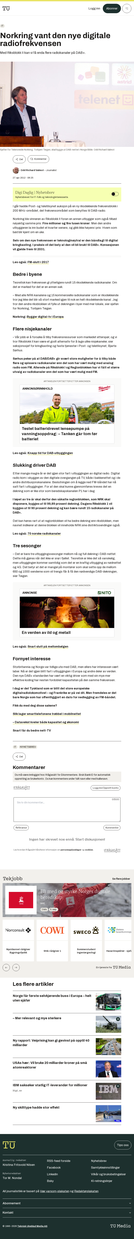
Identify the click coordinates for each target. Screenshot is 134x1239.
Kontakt (8, 1212)
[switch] (115, 194)
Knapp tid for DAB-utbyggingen (50, 453)
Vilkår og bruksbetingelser (108, 1174)
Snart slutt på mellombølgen (48, 646)
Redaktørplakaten (86, 1191)
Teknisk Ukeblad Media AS (32, 1226)
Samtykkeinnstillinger (105, 1167)
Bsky (50, 1181)
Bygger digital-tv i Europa (45, 316)
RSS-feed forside (58, 1161)
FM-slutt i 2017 (38, 262)
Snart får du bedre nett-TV (32, 730)
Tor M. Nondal (12, 1178)
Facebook (54, 1167)
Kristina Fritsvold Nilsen (19, 1164)
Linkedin (52, 1174)
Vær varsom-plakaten (54, 1191)
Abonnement (12, 1203)
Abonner (111, 8)
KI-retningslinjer (101, 1181)
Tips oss (123, 1145)
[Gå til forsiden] (6, 8)
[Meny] (126, 8)
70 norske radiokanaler (44, 533)
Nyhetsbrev (28, 747)
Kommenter (40, 159)
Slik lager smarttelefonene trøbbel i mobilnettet (47, 714)
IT (2, 26)
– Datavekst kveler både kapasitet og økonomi (46, 722)
